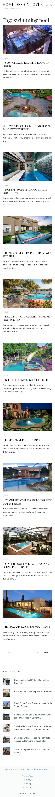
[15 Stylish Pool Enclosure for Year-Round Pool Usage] (27, 541)
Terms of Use (27, 776)
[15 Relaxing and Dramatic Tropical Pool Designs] (27, 293)
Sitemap (27, 783)
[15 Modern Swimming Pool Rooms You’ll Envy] (27, 166)
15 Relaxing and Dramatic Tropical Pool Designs (26, 318)
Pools (5, 58)
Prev (8, 652)
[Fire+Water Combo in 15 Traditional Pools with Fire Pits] (27, 103)
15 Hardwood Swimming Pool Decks (26, 627)
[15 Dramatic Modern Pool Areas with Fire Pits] (27, 230)
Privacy (27, 780)
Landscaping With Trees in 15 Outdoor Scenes (31, 751)
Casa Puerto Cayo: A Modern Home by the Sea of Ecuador (33, 704)
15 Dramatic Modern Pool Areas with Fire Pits (27, 254)
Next (46, 652)
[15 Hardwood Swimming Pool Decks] (27, 604)
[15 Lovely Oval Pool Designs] (27, 417)
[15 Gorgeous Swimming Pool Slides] (27, 357)
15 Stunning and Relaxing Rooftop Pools (26, 64)
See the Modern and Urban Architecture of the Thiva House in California (33, 716)
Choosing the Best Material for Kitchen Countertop (31, 681)
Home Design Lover (23, 4)
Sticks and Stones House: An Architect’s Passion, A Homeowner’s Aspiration (32, 739)
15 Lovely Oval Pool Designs (21, 440)
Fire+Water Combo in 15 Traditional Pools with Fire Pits (27, 127)
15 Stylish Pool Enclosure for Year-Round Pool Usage (27, 565)
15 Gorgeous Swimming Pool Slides (26, 380)
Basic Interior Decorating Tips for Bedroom (33, 692)
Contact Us (27, 787)
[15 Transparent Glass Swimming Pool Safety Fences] (27, 477)
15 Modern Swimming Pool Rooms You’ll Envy (25, 191)
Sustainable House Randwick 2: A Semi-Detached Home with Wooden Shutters (32, 727)
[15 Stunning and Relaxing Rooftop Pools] (27, 39)
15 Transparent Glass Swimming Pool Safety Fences (27, 502)
